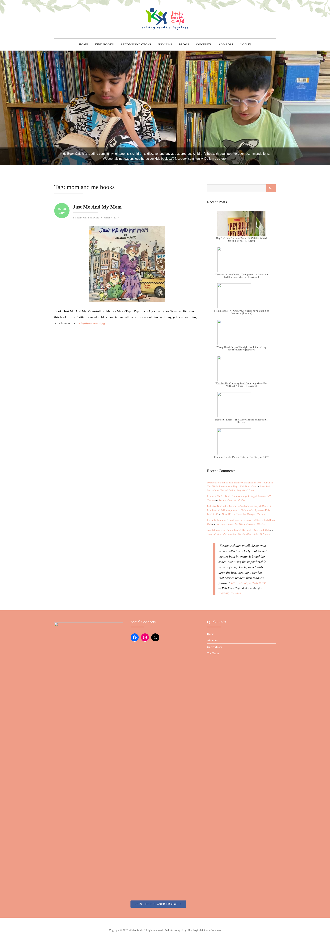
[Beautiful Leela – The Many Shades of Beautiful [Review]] (241, 406)
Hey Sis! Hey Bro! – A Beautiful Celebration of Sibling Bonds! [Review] (241, 239)
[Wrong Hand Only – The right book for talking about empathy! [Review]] (241, 334)
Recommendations (136, 44)
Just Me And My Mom (97, 207)
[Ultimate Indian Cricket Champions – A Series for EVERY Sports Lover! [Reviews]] (241, 261)
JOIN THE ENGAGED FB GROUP (158, 904)
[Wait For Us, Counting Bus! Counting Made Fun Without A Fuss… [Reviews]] (241, 370)
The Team (213, 653)
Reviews (165, 44)
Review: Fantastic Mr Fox (232, 500)
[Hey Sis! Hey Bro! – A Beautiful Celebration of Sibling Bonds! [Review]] (241, 225)
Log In (245, 44)
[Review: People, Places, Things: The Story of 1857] (241, 442)
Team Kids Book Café (88, 217)
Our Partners (214, 647)
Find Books (104, 44)
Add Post (226, 44)
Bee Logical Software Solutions (204, 930)
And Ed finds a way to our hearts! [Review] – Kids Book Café (238, 530)
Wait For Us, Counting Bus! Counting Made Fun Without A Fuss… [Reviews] (241, 384)
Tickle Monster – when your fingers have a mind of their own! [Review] (241, 312)
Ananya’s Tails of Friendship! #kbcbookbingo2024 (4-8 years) (239, 534)
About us (212, 640)
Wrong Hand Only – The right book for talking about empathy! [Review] (241, 348)
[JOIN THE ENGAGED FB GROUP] (165, 921)
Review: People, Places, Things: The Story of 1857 (241, 457)
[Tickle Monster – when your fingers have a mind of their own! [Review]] (241, 297)
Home (83, 44)
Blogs (184, 44)
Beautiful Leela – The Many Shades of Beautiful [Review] (241, 421)
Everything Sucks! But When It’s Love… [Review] (241, 524)
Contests (204, 44)
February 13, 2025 (229, 593)
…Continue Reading (90, 323)
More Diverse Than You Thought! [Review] (244, 514)
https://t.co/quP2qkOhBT (248, 583)
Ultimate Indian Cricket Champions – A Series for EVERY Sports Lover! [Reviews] (241, 276)
